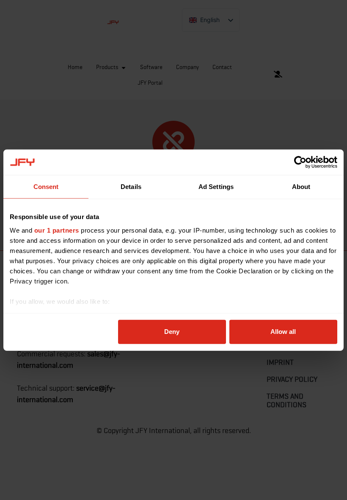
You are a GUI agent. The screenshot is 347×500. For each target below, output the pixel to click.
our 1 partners (56, 229)
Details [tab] (131, 186)
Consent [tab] (46, 186)
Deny (171, 331)
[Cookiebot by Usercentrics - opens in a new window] (300, 162)
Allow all (283, 331)
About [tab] (301, 186)
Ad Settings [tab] (216, 186)
